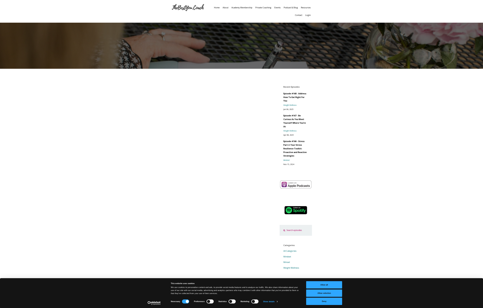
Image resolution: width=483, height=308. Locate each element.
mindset (286, 160)
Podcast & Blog (291, 7)
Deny (324, 301)
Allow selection (324, 293)
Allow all (324, 285)
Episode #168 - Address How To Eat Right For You (294, 97)
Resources (306, 7)
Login (308, 15)
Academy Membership (241, 7)
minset (286, 262)
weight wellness (290, 105)
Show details (269, 301)
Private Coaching (263, 7)
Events (277, 7)
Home (217, 7)
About (225, 7)
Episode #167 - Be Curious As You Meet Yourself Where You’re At (294, 121)
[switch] (210, 301)
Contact (298, 15)
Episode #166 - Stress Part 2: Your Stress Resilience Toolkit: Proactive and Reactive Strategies (295, 148)
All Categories (289, 251)
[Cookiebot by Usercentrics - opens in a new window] (154, 303)
